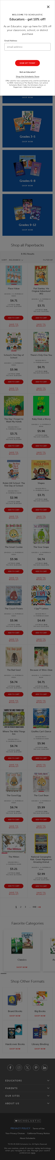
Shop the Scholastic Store (27, 76)
